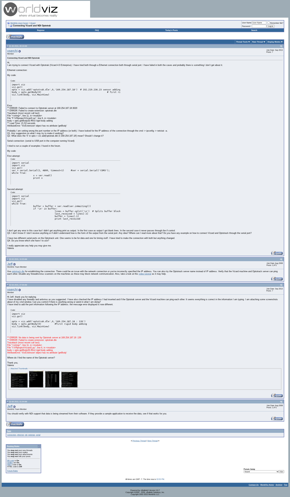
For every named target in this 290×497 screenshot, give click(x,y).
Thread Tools (242, 42)
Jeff (9, 264)
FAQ (97, 30)
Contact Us (254, 485)
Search (254, 30)
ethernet (20, 435)
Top (285, 485)
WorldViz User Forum (19, 23)
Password (246, 26)
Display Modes (274, 42)
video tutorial (145, 274)
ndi (26, 435)
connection (11, 435)
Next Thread (153, 441)
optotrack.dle (18, 271)
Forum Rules (12, 471)
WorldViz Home (267, 485)
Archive (279, 485)
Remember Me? (276, 23)
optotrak (31, 435)
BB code (10, 461)
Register (40, 30)
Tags (9, 431)
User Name (246, 23)
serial (38, 435)
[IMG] (9, 465)
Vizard (32, 23)
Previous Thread (139, 441)
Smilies (10, 463)
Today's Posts (171, 30)
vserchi (12, 51)
